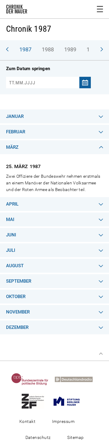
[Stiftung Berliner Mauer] (69, 401)
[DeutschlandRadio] (76, 379)
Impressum (63, 421)
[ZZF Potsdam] (35, 401)
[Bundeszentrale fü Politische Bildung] (32, 379)
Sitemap (75, 437)
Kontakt (27, 421)
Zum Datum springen (28, 68)
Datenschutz (38, 437)
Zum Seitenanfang (101, 353)
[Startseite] (16, 10)
